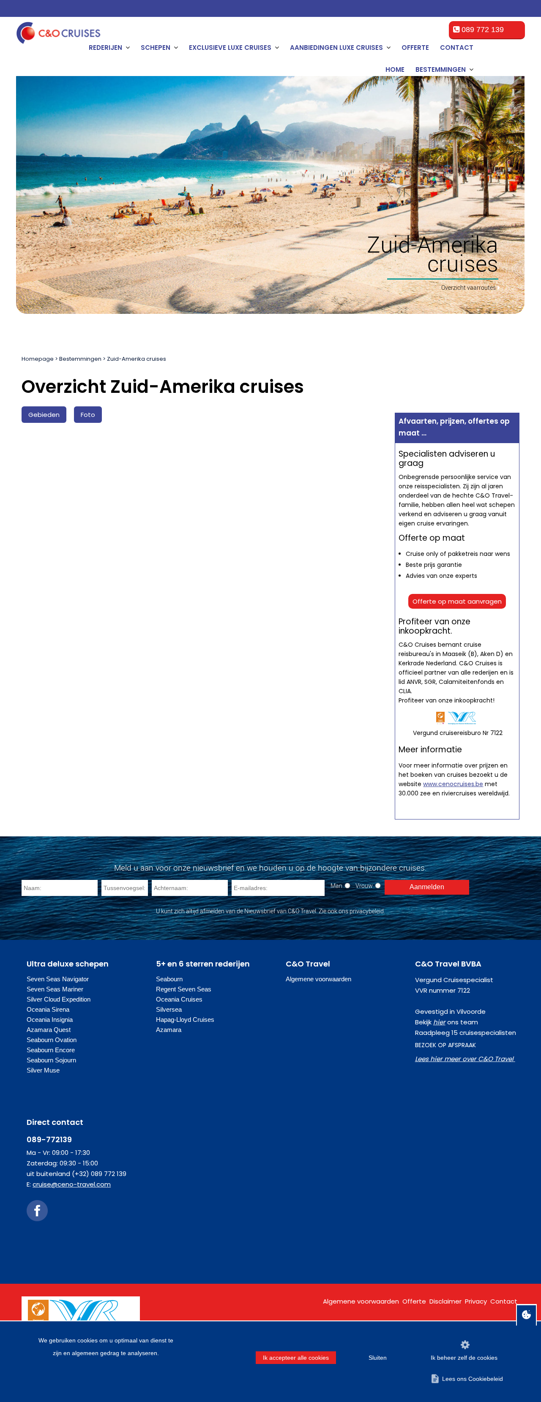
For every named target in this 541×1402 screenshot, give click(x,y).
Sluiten (378, 1357)
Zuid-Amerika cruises (136, 359)
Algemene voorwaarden (318, 979)
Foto (88, 414)
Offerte (415, 47)
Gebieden (44, 414)
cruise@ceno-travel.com (72, 1184)
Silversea (169, 1009)
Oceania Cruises (179, 999)
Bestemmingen (80, 359)
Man (336, 886)
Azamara (168, 1029)
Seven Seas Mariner (55, 989)
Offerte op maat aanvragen (457, 601)
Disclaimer (445, 1301)
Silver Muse (43, 1070)
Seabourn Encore (51, 1050)
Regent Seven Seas (183, 989)
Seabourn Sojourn (51, 1060)
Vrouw (364, 886)
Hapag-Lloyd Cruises (185, 1019)
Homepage (38, 359)
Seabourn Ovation (52, 1039)
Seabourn (169, 979)
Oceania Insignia (50, 1019)
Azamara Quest (49, 1029)
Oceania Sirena (48, 1009)
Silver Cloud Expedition (58, 999)
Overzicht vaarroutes (468, 287)
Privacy (476, 1301)
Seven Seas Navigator (58, 979)
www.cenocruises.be (453, 784)
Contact (456, 47)
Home (394, 69)
